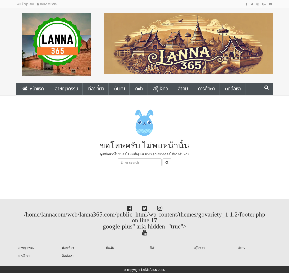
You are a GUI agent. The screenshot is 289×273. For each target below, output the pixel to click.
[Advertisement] (36, 176)
